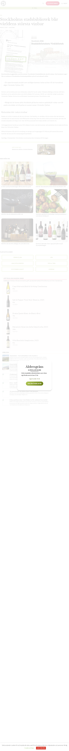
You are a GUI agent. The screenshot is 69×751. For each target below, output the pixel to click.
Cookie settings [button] (29, 748)
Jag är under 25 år (34, 379)
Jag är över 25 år (34, 383)
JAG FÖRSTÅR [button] (41, 748)
